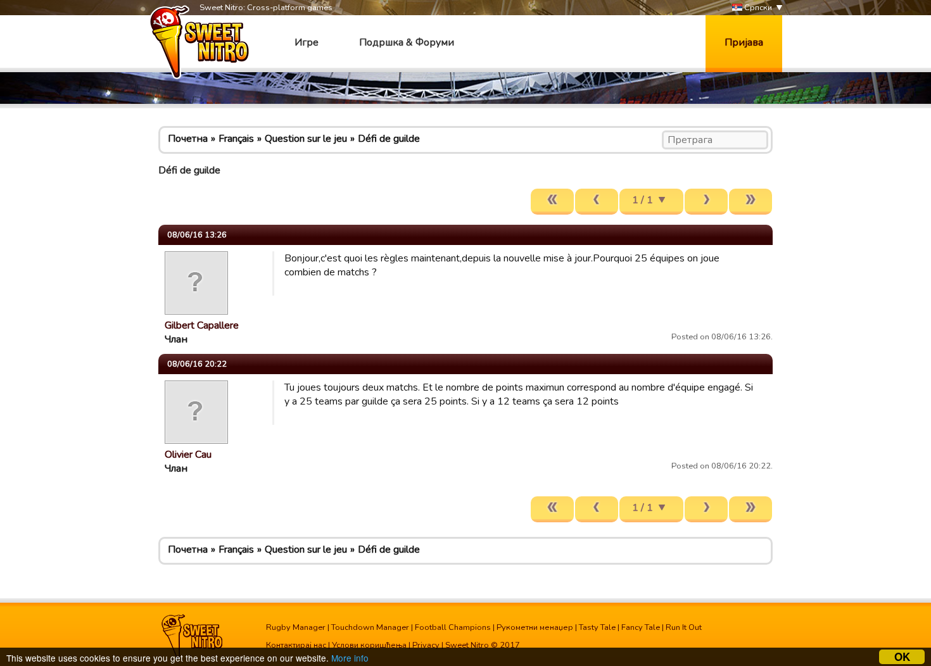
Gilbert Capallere (202, 325)
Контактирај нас (296, 645)
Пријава (744, 42)
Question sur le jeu (306, 139)
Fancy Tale (640, 627)
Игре (306, 42)
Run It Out (684, 627)
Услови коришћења (369, 645)
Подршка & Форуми (406, 42)
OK (902, 657)
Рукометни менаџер (535, 627)
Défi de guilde (389, 139)
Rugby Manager (296, 627)
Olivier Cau (188, 455)
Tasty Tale (597, 627)
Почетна (188, 139)
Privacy (426, 645)
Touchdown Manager (370, 627)
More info (350, 657)
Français (236, 139)
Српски (757, 7)
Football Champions (453, 627)
